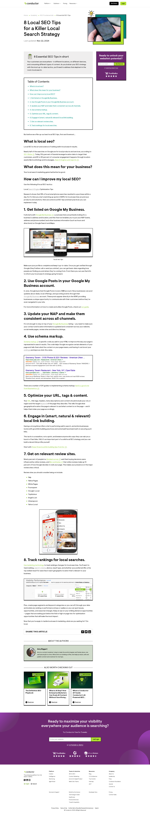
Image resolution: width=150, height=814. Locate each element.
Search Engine (33, 189)
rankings (27, 350)
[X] (25, 780)
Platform (51, 771)
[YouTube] (29, 780)
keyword (44, 404)
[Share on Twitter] (86, 631)
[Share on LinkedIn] (89, 631)
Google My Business (31, 297)
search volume (40, 568)
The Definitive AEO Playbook (33, 692)
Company (111, 771)
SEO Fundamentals (47, 15)
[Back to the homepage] (31, 3)
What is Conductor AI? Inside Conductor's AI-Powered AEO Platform (80, 694)
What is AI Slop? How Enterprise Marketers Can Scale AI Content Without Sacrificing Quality (58, 694)
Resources (92, 771)
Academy (34, 15)
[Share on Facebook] (82, 631)
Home (26, 15)
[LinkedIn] (27, 780)
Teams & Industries (74, 771)
